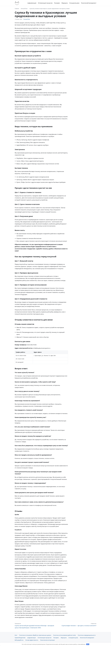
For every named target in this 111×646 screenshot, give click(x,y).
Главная (17, 8)
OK (87, 644)
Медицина (65, 3)
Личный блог (24, 8)
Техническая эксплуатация (47, 640)
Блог (16, 635)
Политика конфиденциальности (87, 635)
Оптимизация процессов (45, 3)
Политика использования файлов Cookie (64, 635)
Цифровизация (31, 3)
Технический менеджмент (88, 3)
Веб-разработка (19, 640)
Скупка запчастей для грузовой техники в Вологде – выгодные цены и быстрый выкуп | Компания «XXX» (34, 626)
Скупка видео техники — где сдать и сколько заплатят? (79, 624)
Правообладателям (20, 637)
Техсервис (57, 3)
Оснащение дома (74, 3)
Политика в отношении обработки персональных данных (35, 635)
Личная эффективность (31, 640)
